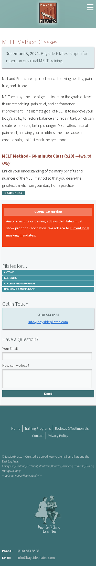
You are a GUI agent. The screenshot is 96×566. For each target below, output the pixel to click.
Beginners (10, 278)
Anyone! (9, 272)
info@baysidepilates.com (48, 322)
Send (48, 393)
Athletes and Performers (19, 283)
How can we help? (15, 365)
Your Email (10, 348)
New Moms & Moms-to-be (19, 289)
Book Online (13, 193)
